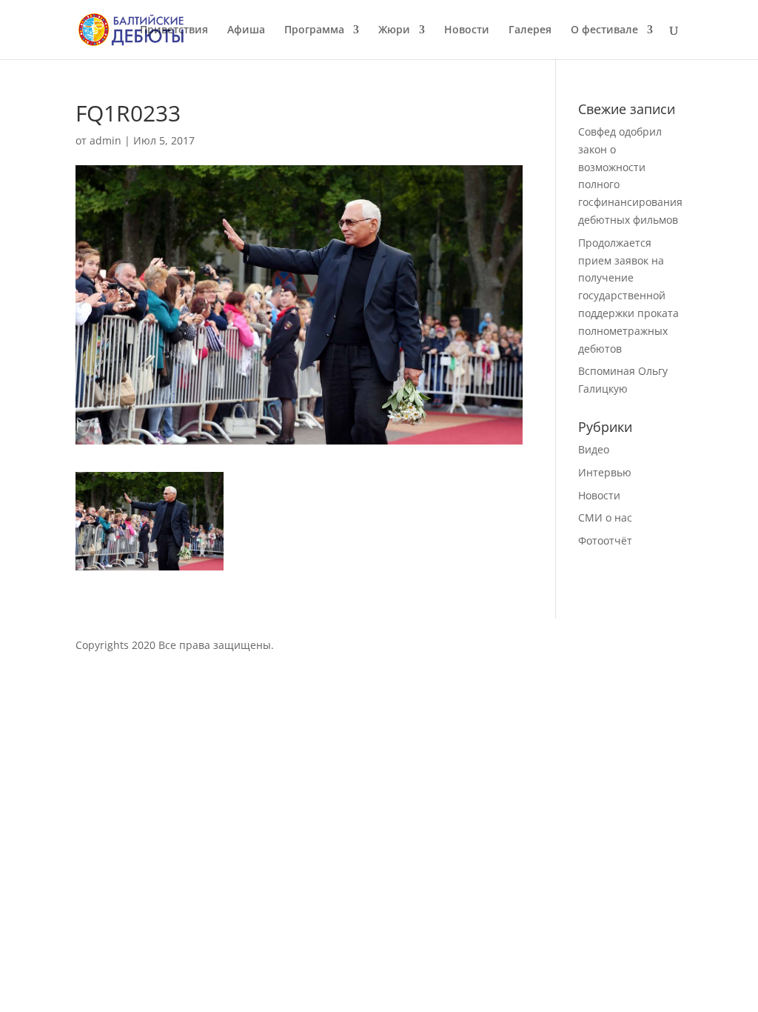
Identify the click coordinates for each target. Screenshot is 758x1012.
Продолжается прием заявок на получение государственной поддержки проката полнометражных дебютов (628, 296)
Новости (466, 30)
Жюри (394, 30)
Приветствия (174, 30)
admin (105, 140)
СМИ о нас (605, 517)
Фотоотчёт (605, 540)
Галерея (530, 30)
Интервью (604, 472)
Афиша (246, 30)
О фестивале (604, 30)
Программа (314, 30)
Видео (593, 449)
